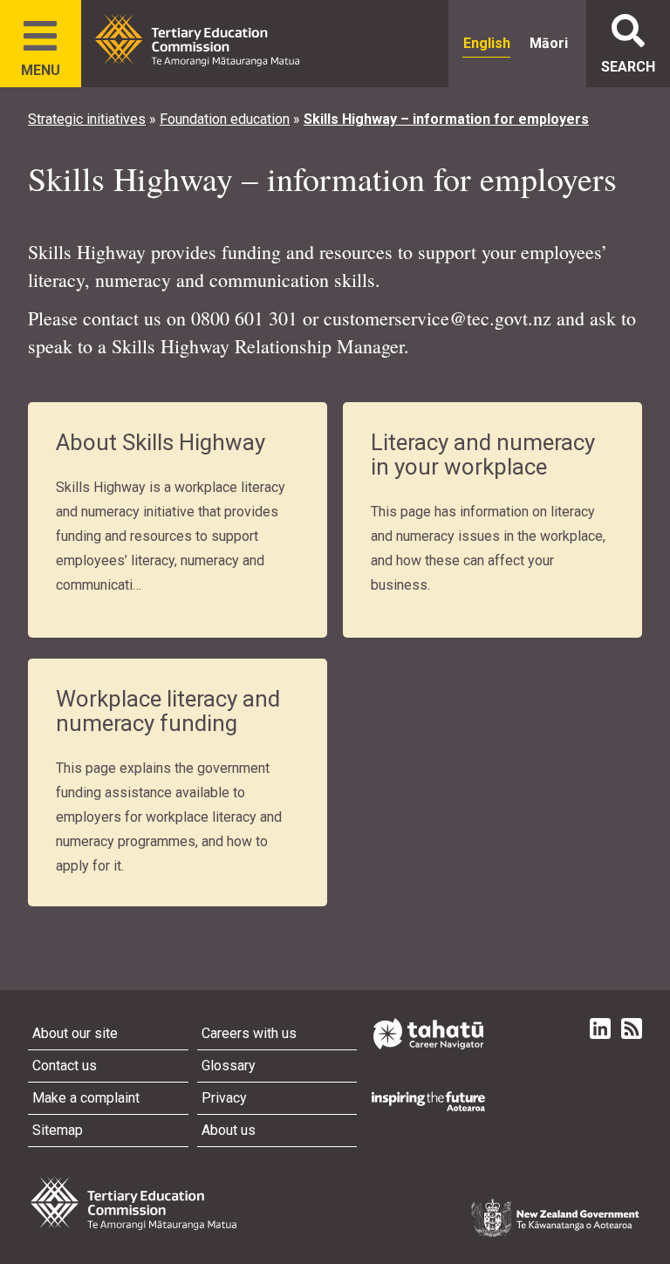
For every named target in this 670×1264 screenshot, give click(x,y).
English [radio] (486, 43)
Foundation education (225, 119)
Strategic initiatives (87, 119)
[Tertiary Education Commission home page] (197, 40)
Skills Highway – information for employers (446, 119)
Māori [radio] (549, 43)
